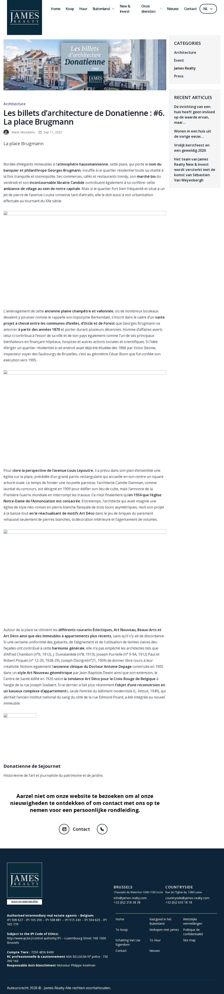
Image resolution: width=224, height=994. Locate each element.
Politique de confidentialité (193, 932)
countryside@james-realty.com (187, 898)
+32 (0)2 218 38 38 (127, 902)
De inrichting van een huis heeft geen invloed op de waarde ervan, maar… (194, 114)
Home (120, 919)
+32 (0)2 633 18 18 (178, 902)
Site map (189, 940)
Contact (81, 829)
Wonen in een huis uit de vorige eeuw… (192, 134)
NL (205, 8)
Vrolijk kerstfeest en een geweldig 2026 (192, 148)
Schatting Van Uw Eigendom (128, 942)
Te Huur (155, 940)
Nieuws (154, 951)
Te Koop (122, 930)
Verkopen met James (164, 930)
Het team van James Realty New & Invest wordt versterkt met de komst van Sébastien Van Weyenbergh (194, 170)
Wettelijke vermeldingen (192, 921)
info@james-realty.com (130, 898)
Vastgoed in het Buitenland (160, 921)
